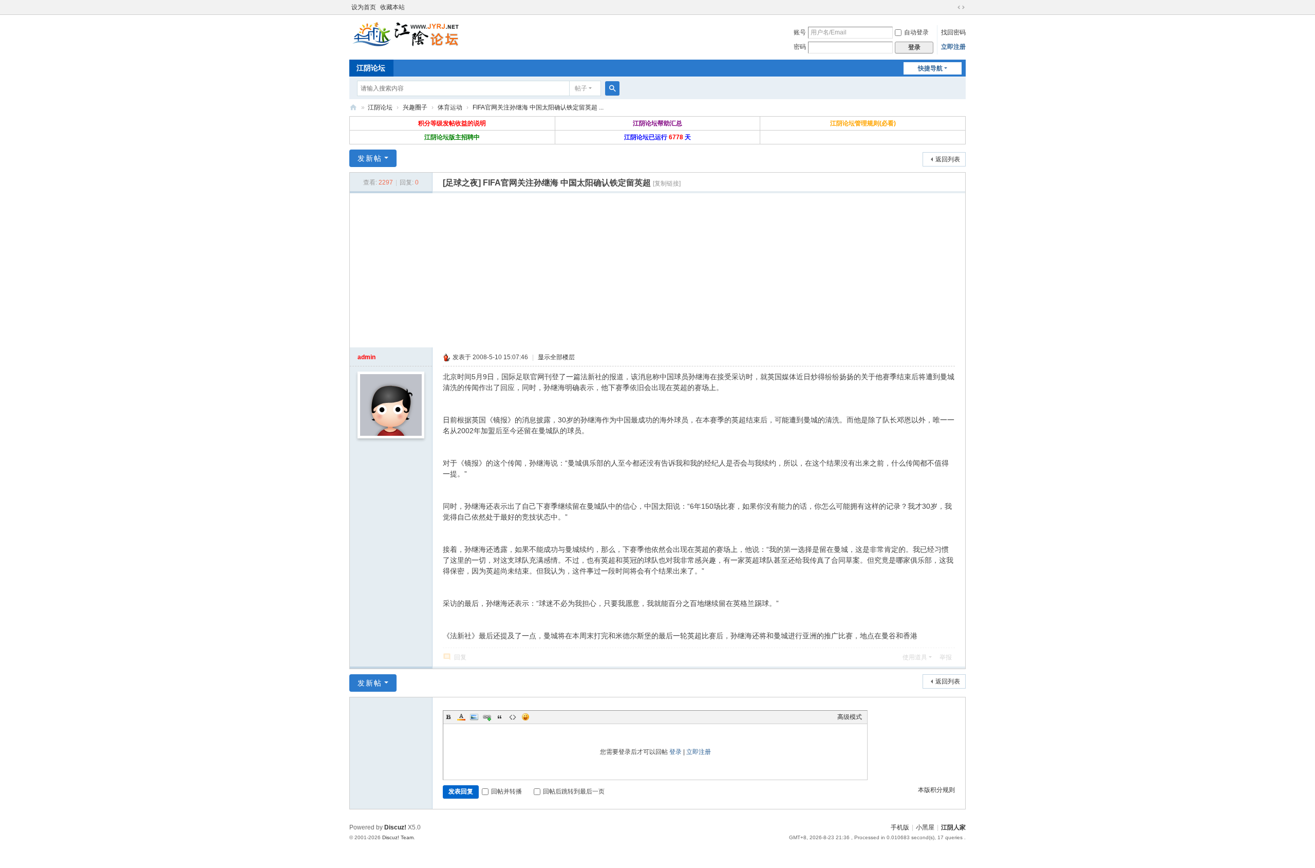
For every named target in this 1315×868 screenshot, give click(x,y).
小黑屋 (925, 827)
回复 (460, 657)
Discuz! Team (398, 837)
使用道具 (915, 657)
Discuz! (395, 827)
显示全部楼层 (556, 357)
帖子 (581, 88)
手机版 (900, 827)
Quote (500, 717)
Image (474, 717)
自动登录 (916, 32)
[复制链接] (667, 183)
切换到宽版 (961, 7)
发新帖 (370, 158)
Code (513, 717)
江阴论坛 (370, 68)
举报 (946, 657)
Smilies (525, 717)
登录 (675, 751)
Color (461, 717)
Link (487, 717)
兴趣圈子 (415, 107)
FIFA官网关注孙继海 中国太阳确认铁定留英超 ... (538, 107)
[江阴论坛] (405, 34)
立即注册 (953, 46)
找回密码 (953, 32)
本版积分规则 (936, 789)
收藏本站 (392, 7)
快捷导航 (930, 68)
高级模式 (849, 717)
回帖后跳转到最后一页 (574, 791)
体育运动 (450, 107)
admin (366, 357)
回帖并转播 (506, 791)
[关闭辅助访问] (951, 7)
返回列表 (947, 159)
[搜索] (612, 88)
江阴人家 (953, 827)
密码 (800, 46)
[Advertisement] (657, 270)
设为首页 (363, 7)
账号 (800, 32)
